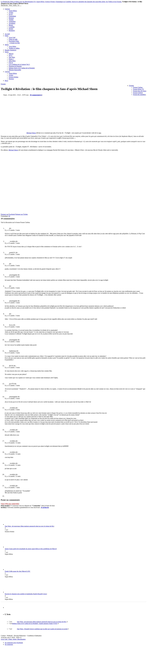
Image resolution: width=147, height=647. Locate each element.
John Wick (12, 61)
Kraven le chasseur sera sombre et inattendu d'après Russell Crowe (26, 594)
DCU (10, 55)
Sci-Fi (11, 14)
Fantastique (12, 16)
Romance (12, 30)
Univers (7, 9)
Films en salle (13, 39)
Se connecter (9, 644)
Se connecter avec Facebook (14, 643)
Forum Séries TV (138, 89)
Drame (11, 29)
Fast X (11, 62)
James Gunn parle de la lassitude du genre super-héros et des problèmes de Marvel (31, 549)
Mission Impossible (15, 70)
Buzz (6, 80)
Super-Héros (13, 11)
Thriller (11, 20)
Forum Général (138, 93)
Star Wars (12, 57)
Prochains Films (14, 41)
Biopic (11, 25)
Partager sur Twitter (21, 214)
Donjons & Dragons (15, 66)
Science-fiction (13, 77)
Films (6, 36)
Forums (131, 85)
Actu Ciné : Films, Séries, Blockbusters (13, 639)
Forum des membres (139, 94)
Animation (12, 21)
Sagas (6, 52)
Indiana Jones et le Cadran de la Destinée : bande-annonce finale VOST (34, 623)
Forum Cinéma (137, 87)
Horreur (11, 18)
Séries (7, 45)
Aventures (12, 23)
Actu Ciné (12, 37)
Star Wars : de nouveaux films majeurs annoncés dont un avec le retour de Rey (29, 526)
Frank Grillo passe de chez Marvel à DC (17, 571)
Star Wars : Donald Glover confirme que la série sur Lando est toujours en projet (42, 629)
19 (9, 216)
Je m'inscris (45, 507)
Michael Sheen (31, 133)
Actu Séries (12, 46)
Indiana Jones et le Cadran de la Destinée (22, 68)
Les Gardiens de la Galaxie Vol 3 (19, 64)
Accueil (7, 34)
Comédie (11, 27)
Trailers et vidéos (14, 48)
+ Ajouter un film (14, 43)
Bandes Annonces (10, 50)
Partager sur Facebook (8, 214)
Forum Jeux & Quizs (139, 91)
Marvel (11, 53)
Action (11, 12)
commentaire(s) (36, 95)
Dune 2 (11, 59)
